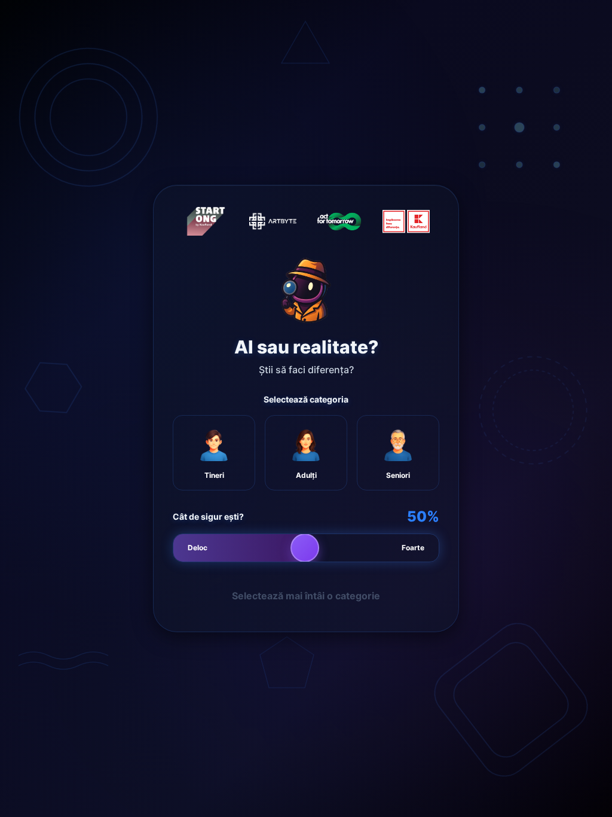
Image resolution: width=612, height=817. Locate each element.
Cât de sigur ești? (208, 516)
